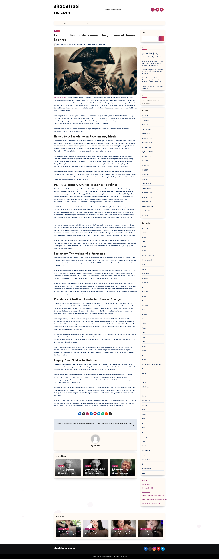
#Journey (88, 44)
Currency (145, 305)
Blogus (115, 556)
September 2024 (147, 206)
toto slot (144, 480)
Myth (143, 419)
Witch (144, 473)
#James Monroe (80, 44)
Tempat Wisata (146, 459)
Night (143, 432)
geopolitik (145, 351)
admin (61, 44)
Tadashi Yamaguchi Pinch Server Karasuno (152, 87)
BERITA (144, 251)
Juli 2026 (145, 115)
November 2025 (147, 143)
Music (144, 414)
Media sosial (146, 400)
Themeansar (123, 556)
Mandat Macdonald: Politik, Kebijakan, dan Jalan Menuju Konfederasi (95, 471)
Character (145, 283)
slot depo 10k (146, 484)
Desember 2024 (147, 193)
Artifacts (145, 242)
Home (107, 9)
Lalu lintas (145, 387)
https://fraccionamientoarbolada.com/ (154, 499)
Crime (144, 301)
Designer (145, 310)
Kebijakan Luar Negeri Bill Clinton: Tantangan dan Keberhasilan (122, 471)
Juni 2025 (145, 165)
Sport (143, 455)
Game (144, 346)
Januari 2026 (146, 134)
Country (144, 296)
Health (144, 360)
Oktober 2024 (146, 202)
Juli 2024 (145, 215)
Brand (144, 269)
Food (143, 341)
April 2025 (145, 174)
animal (144, 233)
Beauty (144, 246)
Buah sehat (145, 273)
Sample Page (116, 9)
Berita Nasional (147, 260)
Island (144, 373)
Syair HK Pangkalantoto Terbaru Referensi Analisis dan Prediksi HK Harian (152, 71)
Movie (144, 409)
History (57, 31)
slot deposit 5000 (147, 488)
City (143, 287)
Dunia (144, 319)
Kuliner (144, 382)
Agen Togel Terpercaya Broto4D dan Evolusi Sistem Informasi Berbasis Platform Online (152, 63)
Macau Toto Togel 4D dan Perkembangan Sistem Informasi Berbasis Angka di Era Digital (152, 80)
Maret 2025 (145, 179)
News (143, 428)
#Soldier (94, 44)
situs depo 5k (146, 492)
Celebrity (145, 278)
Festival (144, 328)
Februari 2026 (146, 129)
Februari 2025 (146, 183)
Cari (143, 33)
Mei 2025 (145, 170)
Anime (144, 237)
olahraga (145, 437)
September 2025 (147, 152)
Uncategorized (147, 468)
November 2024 (147, 197)
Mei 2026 (145, 125)
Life (143, 391)
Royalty (144, 446)
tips (143, 464)
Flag (143, 332)
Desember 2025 (147, 138)
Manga (144, 396)
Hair (143, 355)
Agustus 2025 (146, 156)
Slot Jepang (146, 450)
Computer (145, 292)
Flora (143, 337)
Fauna (144, 323)
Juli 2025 (145, 161)
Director (144, 314)
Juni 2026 (145, 120)
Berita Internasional (148, 255)
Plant (143, 441)
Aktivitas (145, 228)
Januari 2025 (146, 188)
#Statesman (101, 44)
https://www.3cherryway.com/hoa (153, 495)
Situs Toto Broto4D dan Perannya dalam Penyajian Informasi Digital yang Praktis (151, 55)
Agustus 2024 (146, 211)
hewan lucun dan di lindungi (151, 364)
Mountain (145, 405)
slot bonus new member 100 (151, 503)
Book (143, 264)
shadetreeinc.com (60, 97)
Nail (143, 423)
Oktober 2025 (146, 147)
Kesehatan (145, 378)
